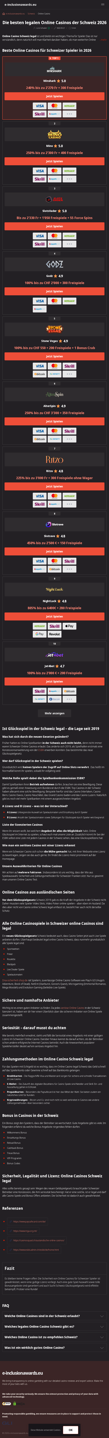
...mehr (103, 39)
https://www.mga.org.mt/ (25, 1231)
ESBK (41, 750)
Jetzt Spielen (54, 96)
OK (71, 1430)
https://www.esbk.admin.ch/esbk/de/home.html (36, 1249)
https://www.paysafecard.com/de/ (29, 1221)
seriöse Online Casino (72, 1007)
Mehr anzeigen (54, 713)
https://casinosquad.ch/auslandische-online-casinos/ (38, 1240)
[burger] (102, 4)
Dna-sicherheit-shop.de (14, 980)
